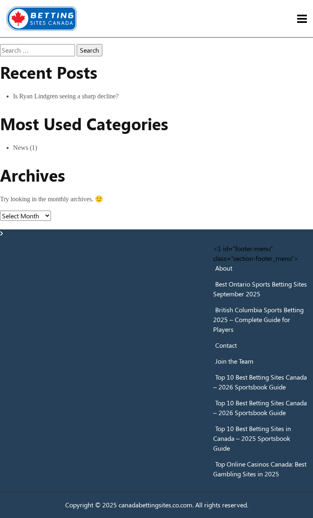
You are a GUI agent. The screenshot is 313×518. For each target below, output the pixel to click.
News (20, 147)
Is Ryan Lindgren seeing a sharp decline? (66, 96)
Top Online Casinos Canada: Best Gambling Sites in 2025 (259, 469)
